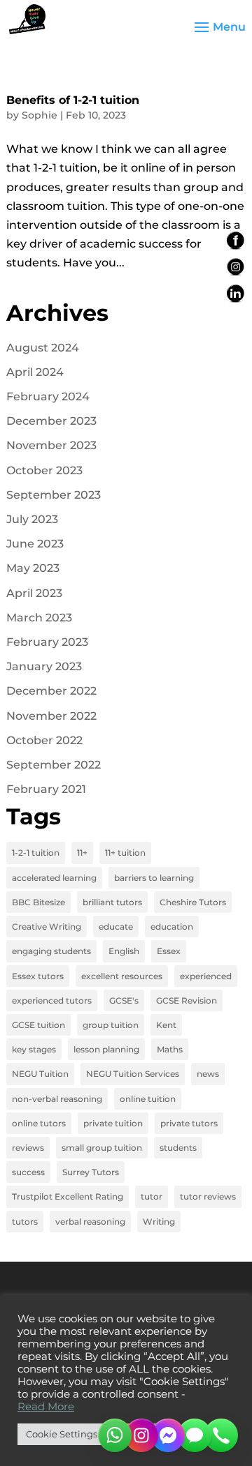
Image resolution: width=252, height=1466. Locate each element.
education (171, 926)
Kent (166, 1025)
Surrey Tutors (90, 1172)
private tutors (189, 1123)
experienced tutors (52, 1000)
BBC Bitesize (38, 902)
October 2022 (44, 740)
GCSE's (124, 1000)
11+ (82, 852)
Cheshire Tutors (193, 902)
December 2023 (51, 421)
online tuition (148, 1099)
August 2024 (42, 347)
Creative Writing (46, 926)
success (28, 1172)
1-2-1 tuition (35, 852)
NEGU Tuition (40, 1073)
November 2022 (51, 716)
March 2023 (39, 617)
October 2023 (44, 470)
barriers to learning (154, 877)
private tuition (113, 1123)
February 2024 (48, 396)
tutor (151, 1196)
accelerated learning (54, 877)
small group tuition (102, 1147)
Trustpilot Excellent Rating (67, 1196)
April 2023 (34, 593)
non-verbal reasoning (57, 1099)
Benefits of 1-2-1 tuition (72, 100)
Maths (170, 1049)
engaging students (51, 951)
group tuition (111, 1025)
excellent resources (121, 976)
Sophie (39, 115)
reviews (28, 1147)
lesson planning (106, 1049)
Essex (169, 951)
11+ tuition (125, 852)
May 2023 (32, 568)
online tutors (39, 1123)
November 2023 (51, 445)
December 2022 (51, 690)
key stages (34, 1049)
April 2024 (35, 372)
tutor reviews (208, 1196)
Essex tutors (38, 976)
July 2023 (32, 519)
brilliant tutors (112, 902)
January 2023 (44, 666)
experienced (206, 976)
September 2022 (53, 764)
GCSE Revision (186, 1000)
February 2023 (47, 642)
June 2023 (35, 543)
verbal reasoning (90, 1221)
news (208, 1073)
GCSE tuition (38, 1025)
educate (116, 926)
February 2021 (46, 789)
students (178, 1147)
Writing (159, 1221)
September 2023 (53, 494)
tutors (25, 1221)
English (123, 951)
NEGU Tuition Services (132, 1073)
